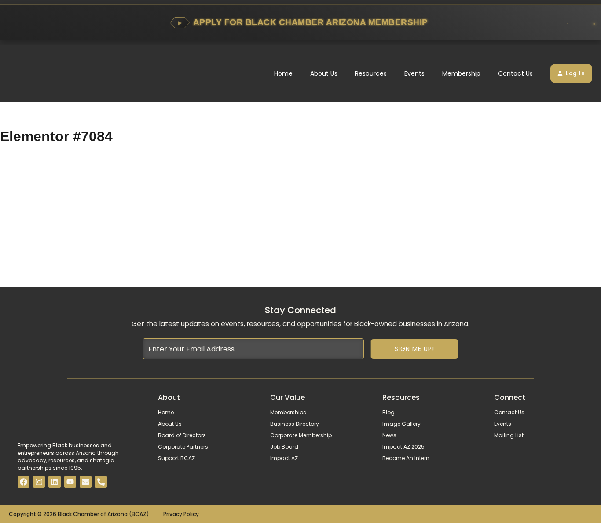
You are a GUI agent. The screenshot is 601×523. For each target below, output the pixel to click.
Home (283, 73)
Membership (461, 73)
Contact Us (515, 73)
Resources (371, 73)
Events (414, 73)
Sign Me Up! (414, 348)
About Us (323, 73)
